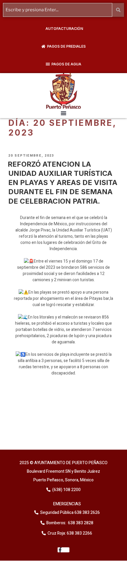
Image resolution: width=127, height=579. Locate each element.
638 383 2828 (80, 523)
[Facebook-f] (64, 549)
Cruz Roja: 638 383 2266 (70, 533)
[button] (63, 113)
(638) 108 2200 (66, 490)
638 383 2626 (87, 512)
